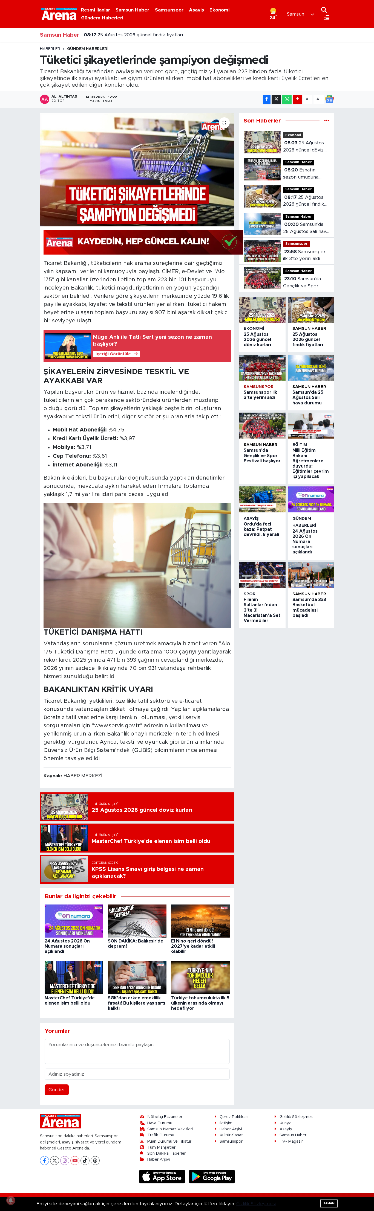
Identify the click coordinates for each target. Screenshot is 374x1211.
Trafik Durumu (160, 1135)
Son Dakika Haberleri (166, 1153)
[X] (54, 1160)
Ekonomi (219, 10)
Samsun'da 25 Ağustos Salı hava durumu (306, 228)
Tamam (329, 1203)
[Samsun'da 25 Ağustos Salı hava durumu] (311, 368)
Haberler (50, 49)
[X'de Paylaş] (276, 99)
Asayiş (196, 10)
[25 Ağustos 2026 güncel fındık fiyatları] (311, 310)
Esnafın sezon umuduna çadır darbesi (300, 174)
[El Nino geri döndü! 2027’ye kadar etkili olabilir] (200, 920)
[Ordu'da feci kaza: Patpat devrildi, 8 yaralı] (262, 499)
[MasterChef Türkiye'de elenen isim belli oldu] (74, 977)
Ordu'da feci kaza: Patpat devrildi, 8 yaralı (261, 529)
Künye (286, 1123)
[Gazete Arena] (59, 14)
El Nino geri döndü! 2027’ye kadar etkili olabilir (193, 946)
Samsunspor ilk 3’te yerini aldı (304, 255)
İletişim (226, 1123)
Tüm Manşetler (161, 1147)
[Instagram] (64, 1160)
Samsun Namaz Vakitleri (170, 1129)
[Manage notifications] (10, 1200)
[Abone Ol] (329, 99)
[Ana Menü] (325, 18)
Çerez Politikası (234, 1117)
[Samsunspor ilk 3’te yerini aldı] (262, 368)
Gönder (56, 1089)
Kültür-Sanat (231, 1135)
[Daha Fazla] (297, 99)
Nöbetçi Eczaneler (164, 1117)
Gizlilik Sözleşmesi (296, 1117)
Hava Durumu (159, 1123)
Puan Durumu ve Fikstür (169, 1141)
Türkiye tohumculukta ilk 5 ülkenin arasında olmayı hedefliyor (200, 1003)
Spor (249, 594)
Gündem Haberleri (102, 18)
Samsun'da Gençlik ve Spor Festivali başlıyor (302, 282)
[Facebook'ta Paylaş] (267, 99)
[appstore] (163, 1176)
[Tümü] (326, 120)
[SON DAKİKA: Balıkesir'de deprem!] (137, 920)
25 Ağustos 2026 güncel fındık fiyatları (133, 35)
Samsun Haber (132, 10)
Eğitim (299, 445)
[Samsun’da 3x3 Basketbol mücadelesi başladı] (311, 575)
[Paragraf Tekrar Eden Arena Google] (143, 242)
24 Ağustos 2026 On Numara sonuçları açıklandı (67, 946)
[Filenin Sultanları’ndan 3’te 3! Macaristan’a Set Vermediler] (262, 575)
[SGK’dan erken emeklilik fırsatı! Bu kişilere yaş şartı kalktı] (137, 977)
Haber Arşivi (158, 1159)
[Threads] (95, 1160)
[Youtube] (74, 1160)
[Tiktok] (85, 1160)
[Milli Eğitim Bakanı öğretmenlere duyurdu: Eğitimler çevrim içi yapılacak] (311, 426)
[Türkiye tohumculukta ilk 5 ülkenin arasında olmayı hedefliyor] (200, 977)
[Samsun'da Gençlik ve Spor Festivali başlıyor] (262, 426)
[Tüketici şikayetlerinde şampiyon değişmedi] (137, 169)
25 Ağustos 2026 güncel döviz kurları (303, 147)
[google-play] (212, 1176)
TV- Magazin (292, 1141)
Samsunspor (169, 10)
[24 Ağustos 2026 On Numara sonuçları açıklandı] (74, 920)
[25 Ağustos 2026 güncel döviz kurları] (262, 310)
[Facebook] (44, 1160)
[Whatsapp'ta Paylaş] (287, 99)
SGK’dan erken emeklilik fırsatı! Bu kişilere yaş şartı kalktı (136, 1003)
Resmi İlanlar (95, 10)
